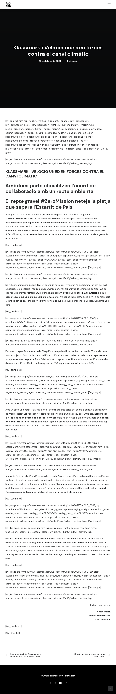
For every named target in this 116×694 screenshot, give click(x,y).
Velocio (85, 226)
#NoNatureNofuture (17, 218)
